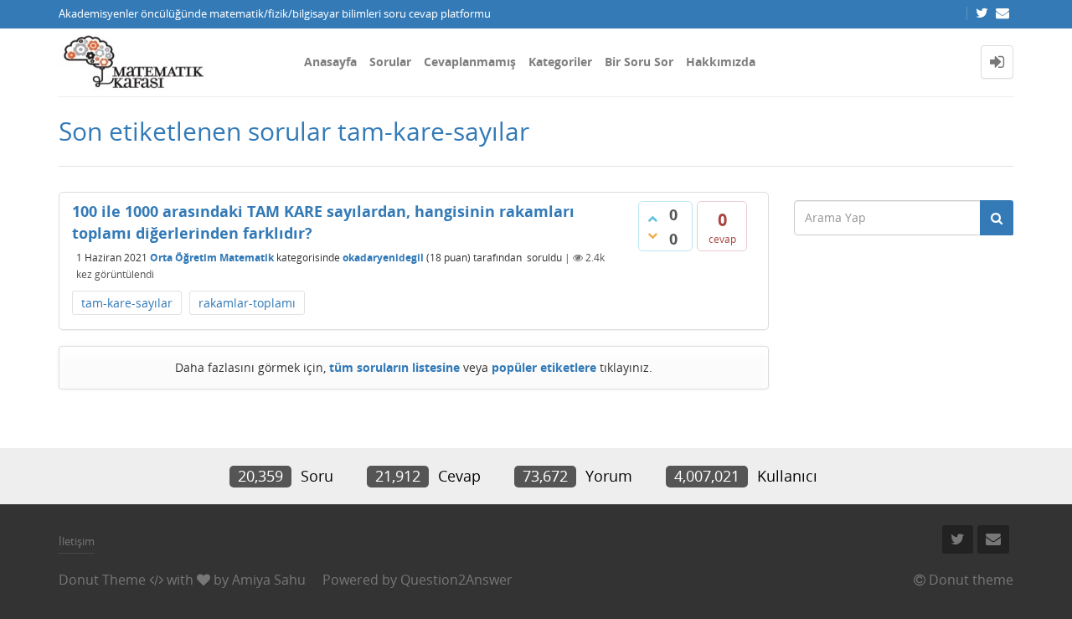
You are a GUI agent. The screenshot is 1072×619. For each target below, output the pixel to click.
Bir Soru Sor (639, 62)
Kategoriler (560, 62)
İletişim (77, 541)
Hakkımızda (720, 62)
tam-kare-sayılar (127, 303)
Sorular (390, 62)
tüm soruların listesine (394, 367)
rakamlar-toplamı (247, 303)
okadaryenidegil (383, 257)
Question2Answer (456, 579)
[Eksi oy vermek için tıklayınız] (652, 235)
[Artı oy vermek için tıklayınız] (652, 218)
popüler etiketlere (544, 367)
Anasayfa (330, 62)
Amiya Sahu (269, 579)
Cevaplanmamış (470, 62)
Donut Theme (102, 579)
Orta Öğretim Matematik (212, 257)
